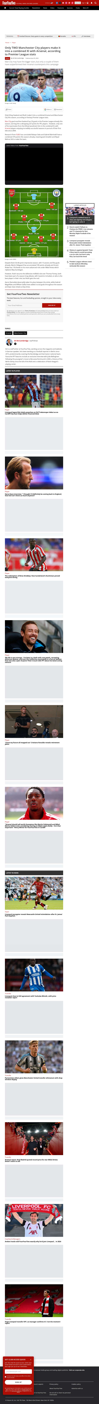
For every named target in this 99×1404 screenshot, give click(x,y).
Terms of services (30, 311)
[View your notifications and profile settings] (91, 3)
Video (52, 8)
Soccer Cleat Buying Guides (19, 8)
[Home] (5, 8)
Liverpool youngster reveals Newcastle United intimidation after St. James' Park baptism (80, 243)
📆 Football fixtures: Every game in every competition (35, 36)
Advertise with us (77, 1388)
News (45, 8)
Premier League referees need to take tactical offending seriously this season (81, 264)
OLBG (18, 134)
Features (61, 8)
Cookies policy (76, 1384)
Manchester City (20, 333)
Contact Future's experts (35, 1384)
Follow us (49, 109)
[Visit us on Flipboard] (69, 3)
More (85, 8)
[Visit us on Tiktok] (72, 3)
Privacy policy (54, 1384)
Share (9, 109)
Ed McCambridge (18, 58)
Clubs (78, 8)
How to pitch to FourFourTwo (36, 1393)
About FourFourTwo (56, 1388)
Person (7, 42)
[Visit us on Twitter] (60, 3)
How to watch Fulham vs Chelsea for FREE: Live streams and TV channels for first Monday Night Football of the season (81, 231)
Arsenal (7, 128)
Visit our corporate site (76, 1370)
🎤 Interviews (86, 36)
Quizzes (70, 8)
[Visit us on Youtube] (63, 3)
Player (14, 42)
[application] (34, 164)
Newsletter (36, 8)
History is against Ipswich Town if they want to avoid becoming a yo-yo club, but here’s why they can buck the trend (81, 253)
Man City (8, 121)
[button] (95, 3)
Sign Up (18, 1382)
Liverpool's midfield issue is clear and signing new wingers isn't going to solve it (81, 220)
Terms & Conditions (17, 1391)
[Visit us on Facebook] (57, 3)
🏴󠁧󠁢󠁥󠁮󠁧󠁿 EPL (73, 36)
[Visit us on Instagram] (66, 3)
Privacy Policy (25, 1389)
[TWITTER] (15, 344)
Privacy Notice (11, 312)
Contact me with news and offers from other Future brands (19, 1376)
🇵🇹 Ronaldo (62, 36)
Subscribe (77, 3)
